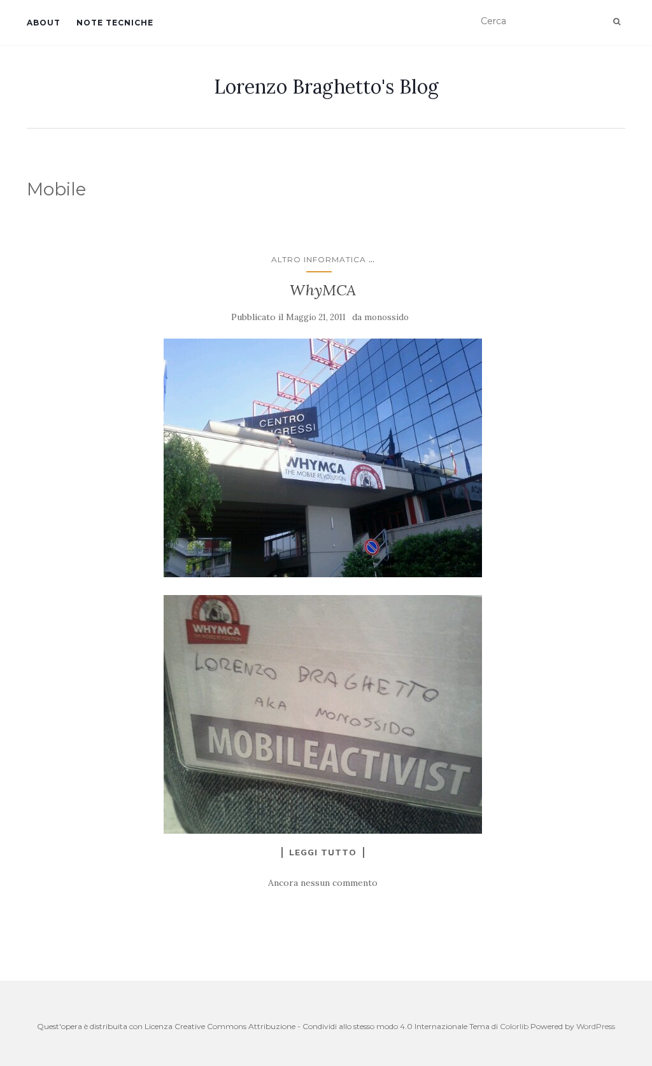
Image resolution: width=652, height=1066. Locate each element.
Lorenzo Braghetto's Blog (326, 86)
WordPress (595, 1026)
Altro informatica (318, 259)
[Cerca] (616, 21)
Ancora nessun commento (323, 882)
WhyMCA (323, 290)
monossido (386, 317)
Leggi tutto (323, 852)
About (43, 22)
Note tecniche (114, 22)
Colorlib (514, 1026)
